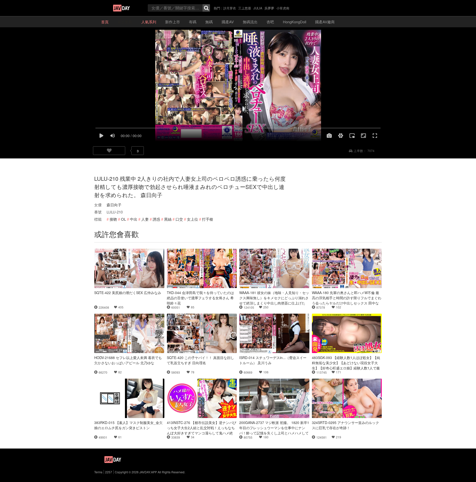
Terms (98, 472)
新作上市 (172, 21)
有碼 (192, 21)
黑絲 (168, 219)
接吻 (113, 219)
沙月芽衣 (229, 8)
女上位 (192, 219)
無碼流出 (250, 21)
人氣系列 (148, 21)
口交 (179, 219)
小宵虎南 (282, 8)
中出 (133, 219)
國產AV (228, 21)
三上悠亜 (244, 8)
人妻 (145, 219)
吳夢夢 (269, 8)
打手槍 (207, 219)
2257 (108, 472)
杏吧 (270, 21)
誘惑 (156, 219)
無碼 (209, 21)
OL (123, 219)
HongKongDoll (294, 21)
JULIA (257, 8)
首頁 (105, 21)
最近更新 (125, 21)
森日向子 (114, 204)
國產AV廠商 (325, 21)
